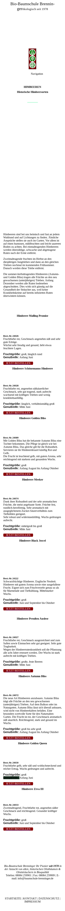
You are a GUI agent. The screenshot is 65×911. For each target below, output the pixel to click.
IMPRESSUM (32, 901)
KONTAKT (30, 898)
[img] (32, 24)
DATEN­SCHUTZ (49, 898)
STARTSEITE (13, 898)
